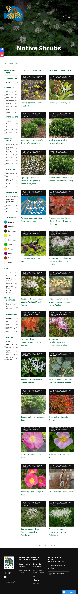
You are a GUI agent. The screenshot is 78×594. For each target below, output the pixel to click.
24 (40, 70)
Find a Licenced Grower (24, 571)
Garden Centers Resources (24, 565)
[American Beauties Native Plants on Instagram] (10, 572)
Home (6, 63)
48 (43, 70)
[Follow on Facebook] (2, 50)
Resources (36, 584)
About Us (36, 580)
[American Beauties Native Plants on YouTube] (5, 577)
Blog (34, 576)
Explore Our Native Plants (37, 565)
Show (35, 70)
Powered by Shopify (9, 582)
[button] (61, 70)
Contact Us (69, 592)
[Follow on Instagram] (2, 54)
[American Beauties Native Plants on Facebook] (5, 572)
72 (46, 70)
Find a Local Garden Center (38, 571)
